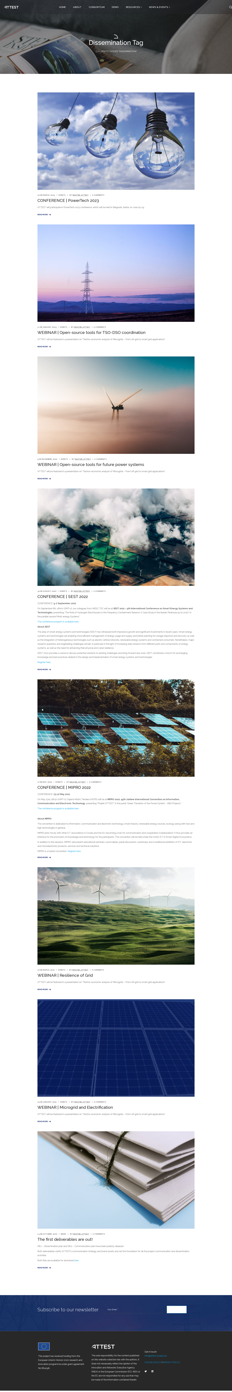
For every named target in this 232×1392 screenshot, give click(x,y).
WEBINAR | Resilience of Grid (65, 975)
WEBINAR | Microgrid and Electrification (75, 1107)
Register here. (44, 662)
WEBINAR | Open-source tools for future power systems (90, 464)
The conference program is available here (58, 621)
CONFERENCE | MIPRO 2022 (64, 787)
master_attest (81, 195)
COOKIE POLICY (153, 1362)
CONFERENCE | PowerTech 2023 (68, 200)
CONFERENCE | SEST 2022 (62, 596)
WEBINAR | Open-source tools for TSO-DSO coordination (91, 332)
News (63, 1234)
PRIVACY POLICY (171, 1362)
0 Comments (98, 195)
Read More (42, 215)
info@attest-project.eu (156, 1356)
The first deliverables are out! (65, 1239)
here (76, 1260)
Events (62, 195)
